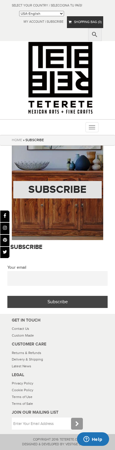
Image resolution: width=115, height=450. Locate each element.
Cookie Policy (22, 390)
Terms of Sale (22, 404)
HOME (17, 140)
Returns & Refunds (26, 353)
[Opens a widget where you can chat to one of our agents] (93, 439)
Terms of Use (22, 397)
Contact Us (20, 329)
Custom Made (23, 335)
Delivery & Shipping (27, 359)
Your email (16, 267)
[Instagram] (5, 228)
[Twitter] (5, 253)
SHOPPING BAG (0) (86, 22)
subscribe (55, 22)
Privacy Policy (22, 383)
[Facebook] (5, 216)
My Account (34, 22)
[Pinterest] (5, 240)
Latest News (21, 366)
